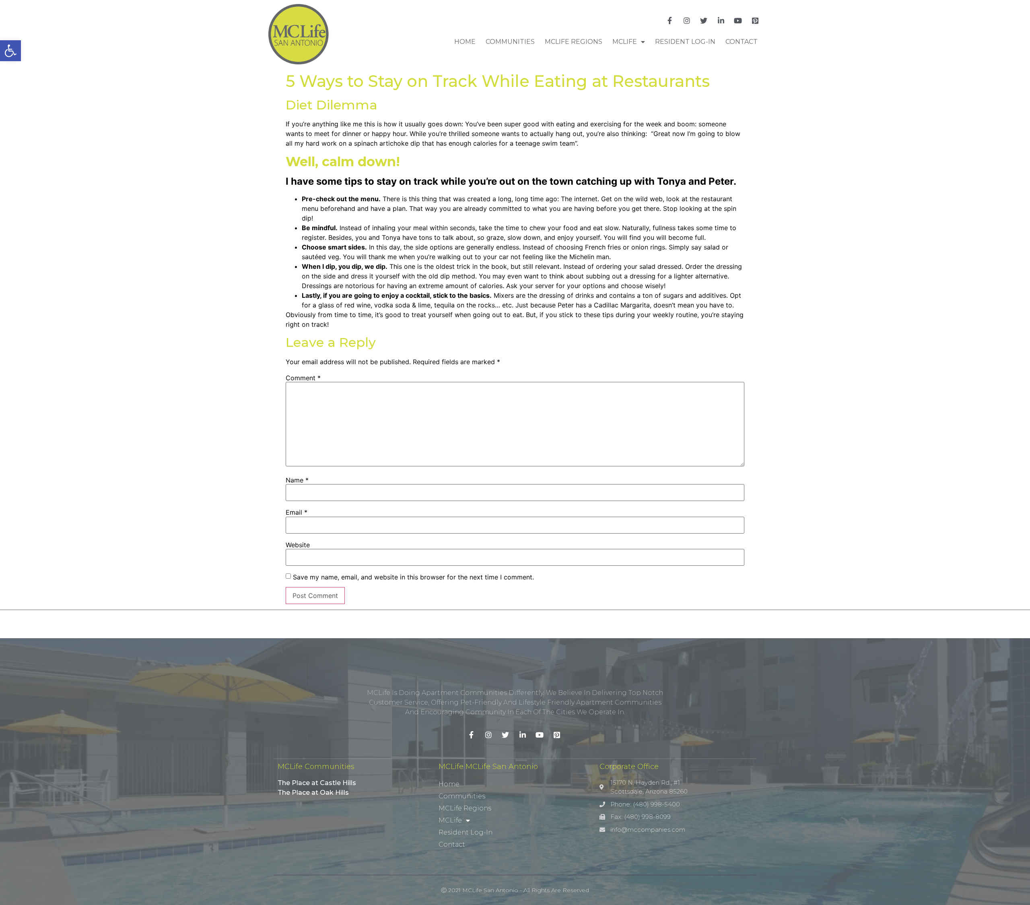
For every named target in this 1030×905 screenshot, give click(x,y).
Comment (303, 378)
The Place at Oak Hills (313, 792)
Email (296, 512)
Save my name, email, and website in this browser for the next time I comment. (413, 577)
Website (298, 545)
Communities (510, 41)
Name (297, 480)
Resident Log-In (685, 41)
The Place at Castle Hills (317, 783)
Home (465, 41)
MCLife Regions (573, 41)
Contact (741, 41)
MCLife (624, 41)
